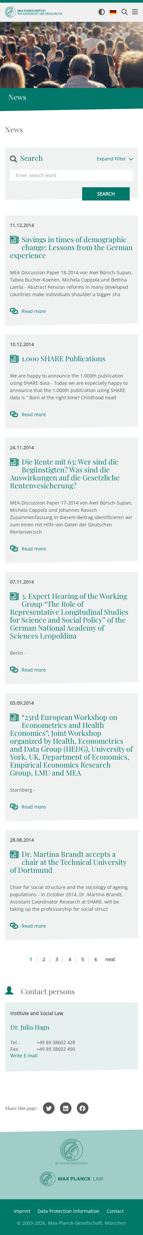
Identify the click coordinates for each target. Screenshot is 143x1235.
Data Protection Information (68, 1211)
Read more (34, 311)
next (110, 959)
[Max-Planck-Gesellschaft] (71, 1151)
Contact (115, 1211)
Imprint (22, 1211)
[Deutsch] (113, 12)
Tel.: (15, 1042)
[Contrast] (101, 12)
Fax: (14, 1049)
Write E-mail (24, 1055)
